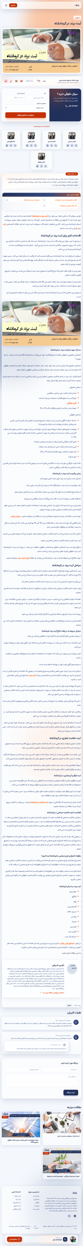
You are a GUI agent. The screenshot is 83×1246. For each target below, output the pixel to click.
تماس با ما (36, 1209)
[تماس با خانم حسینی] (76, 145)
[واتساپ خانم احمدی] (51, 145)
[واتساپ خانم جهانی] (31, 145)
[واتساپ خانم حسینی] (72, 145)
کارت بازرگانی (71, 403)
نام (45, 93)
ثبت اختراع (17, 1206)
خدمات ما (36, 1196)
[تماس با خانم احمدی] (55, 145)
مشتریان (36, 1199)
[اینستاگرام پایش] (69, 1216)
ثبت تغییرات (17, 1202)
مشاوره (13, 5)
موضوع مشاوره (41, 103)
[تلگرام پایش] (75, 1216)
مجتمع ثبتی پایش (67, 943)
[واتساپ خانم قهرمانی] (11, 145)
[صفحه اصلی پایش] (77, 5)
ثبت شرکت (17, 1196)
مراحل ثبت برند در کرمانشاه (31, 200)
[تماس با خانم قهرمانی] (15, 145)
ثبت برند (18, 1199)
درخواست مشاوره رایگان (25, 115)
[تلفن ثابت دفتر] (68, 145)
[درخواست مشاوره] (73, 1239)
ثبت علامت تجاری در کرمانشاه (68, 206)
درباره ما (36, 1206)
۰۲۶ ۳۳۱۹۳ (73, 106)
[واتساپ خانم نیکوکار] (41, 166)
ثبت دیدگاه (71, 1092)
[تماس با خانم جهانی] (35, 145)
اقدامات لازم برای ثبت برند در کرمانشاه (66, 200)
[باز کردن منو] (6, 5)
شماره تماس (21, 93)
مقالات (37, 1202)
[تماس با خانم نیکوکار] (45, 166)
